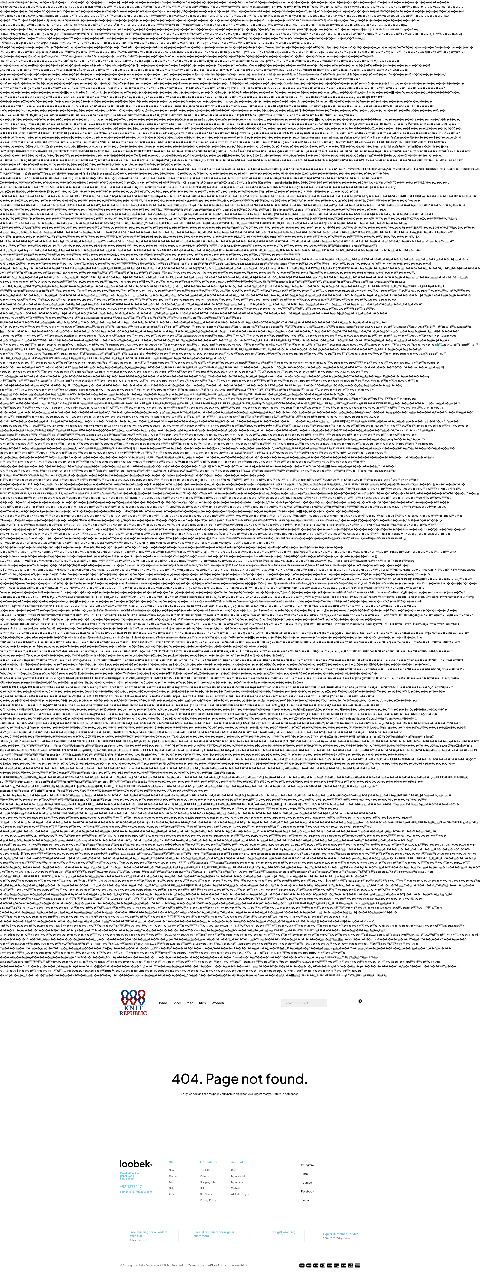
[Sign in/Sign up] (338, 1003)
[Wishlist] (348, 1003)
